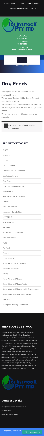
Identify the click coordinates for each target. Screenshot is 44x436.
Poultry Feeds (8, 258)
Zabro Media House (19, 431)
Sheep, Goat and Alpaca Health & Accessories (21, 289)
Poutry (5, 274)
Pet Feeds (7, 227)
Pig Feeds (6, 248)
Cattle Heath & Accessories (14, 171)
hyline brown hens (10, 207)
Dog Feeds (7, 181)
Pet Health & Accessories (13, 232)
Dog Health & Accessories (13, 186)
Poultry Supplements (11, 268)
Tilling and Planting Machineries (16, 304)
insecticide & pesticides (12, 212)
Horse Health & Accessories (14, 196)
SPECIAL (6, 299)
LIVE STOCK (8, 217)
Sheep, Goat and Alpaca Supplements (17, 294)
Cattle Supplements (10, 176)
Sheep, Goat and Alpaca (12, 279)
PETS (5, 243)
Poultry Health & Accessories (14, 263)
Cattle (5, 160)
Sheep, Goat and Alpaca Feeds (15, 284)
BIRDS (5, 150)
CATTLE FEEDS (9, 165)
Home (17, 65)
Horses (6, 201)
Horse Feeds (8, 191)
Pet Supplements (9, 238)
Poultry (6, 253)
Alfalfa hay (7, 155)
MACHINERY (8, 222)
